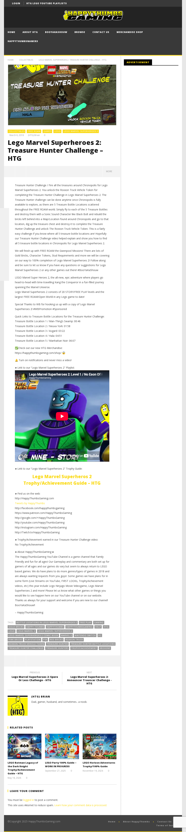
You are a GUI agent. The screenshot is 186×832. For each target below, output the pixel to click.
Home (11, 32)
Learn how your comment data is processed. (80, 805)
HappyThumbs (55, 626)
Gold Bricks (16, 626)
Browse (79, 32)
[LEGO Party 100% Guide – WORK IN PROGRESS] (62, 746)
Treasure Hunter (57, 644)
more (109, 171)
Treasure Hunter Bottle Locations (93, 644)
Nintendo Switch (85, 635)
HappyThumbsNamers (23, 41)
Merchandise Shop (130, 32)
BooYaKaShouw (56, 32)
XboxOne (105, 648)
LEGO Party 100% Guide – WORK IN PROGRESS (60, 764)
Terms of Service (167, 825)
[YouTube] (168, 3)
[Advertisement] (154, 98)
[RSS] (4, 267)
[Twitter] (175, 3)
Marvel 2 (66, 635)
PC (99, 635)
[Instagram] (4, 258)
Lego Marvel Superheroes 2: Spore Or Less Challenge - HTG (35, 677)
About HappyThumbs (136, 821)
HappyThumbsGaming (79, 626)
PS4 (45, 639)
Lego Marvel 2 (26, 631)
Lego (12, 631)
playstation (33, 639)
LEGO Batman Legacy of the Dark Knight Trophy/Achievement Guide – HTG (23, 768)
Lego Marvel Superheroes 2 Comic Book (33, 635)
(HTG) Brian (34, 135)
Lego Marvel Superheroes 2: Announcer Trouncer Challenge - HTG (89, 678)
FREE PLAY (85, 622)
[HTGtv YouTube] (4, 230)
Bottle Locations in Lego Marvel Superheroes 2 (47, 622)
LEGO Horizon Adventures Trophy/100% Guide (99, 764)
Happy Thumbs (35, 626)
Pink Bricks (15, 639)
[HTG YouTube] (4, 221)
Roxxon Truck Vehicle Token (26, 644)
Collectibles (26, 59)
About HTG (30, 32)
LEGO (57, 131)
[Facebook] (161, 3)
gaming (99, 622)
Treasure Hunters (57, 648)
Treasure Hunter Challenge (26, 648)
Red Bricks (56, 639)
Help (98, 626)
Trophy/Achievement (84, 648)
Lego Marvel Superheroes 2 (81, 131)
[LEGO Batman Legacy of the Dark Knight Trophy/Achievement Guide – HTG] (25, 746)
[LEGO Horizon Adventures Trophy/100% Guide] (100, 746)
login (16, 3)
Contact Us (100, 32)
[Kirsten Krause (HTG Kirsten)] (4, 276)
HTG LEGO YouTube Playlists (46, 3)
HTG (106, 626)
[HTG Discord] (4, 239)
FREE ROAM (34, 131)
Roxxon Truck (74, 639)
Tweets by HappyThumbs (30, 503)
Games (47, 131)
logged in (28, 800)
